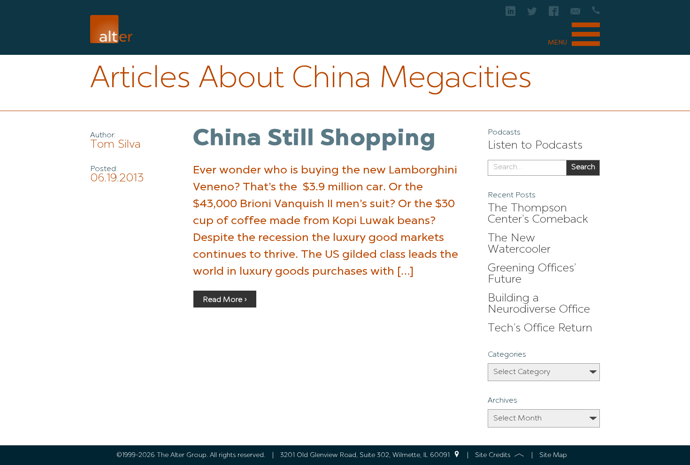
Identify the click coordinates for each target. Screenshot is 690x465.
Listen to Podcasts (535, 145)
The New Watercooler (519, 244)
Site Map (553, 455)
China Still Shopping (314, 139)
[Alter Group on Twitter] (532, 14)
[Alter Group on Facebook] (554, 14)
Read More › (225, 300)
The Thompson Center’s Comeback (538, 214)
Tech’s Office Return (540, 328)
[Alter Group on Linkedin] (510, 14)
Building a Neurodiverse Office (539, 304)
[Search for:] (527, 168)
